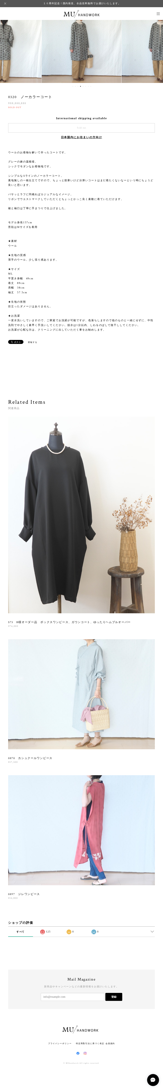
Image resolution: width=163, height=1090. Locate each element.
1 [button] (72, 86)
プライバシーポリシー (60, 1043)
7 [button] (88, 86)
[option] (81, 51)
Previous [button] (6, 51)
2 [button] (75, 86)
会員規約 (110, 1043)
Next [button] (157, 51)
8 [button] (90, 86)
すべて (20, 931)
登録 (113, 996)
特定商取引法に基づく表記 (90, 1043)
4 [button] (80, 86)
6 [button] (85, 86)
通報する (32, 342)
